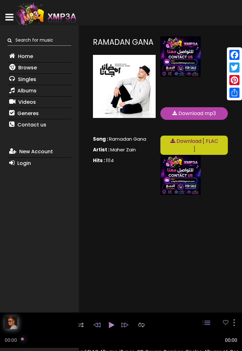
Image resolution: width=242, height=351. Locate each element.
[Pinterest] (234, 80)
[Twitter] (234, 67)
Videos (26, 102)
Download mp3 (196, 113)
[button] (81, 325)
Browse (27, 67)
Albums (26, 90)
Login (23, 163)
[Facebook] (234, 55)
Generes (27, 113)
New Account (35, 151)
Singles (26, 79)
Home (25, 56)
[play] (225, 322)
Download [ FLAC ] (196, 145)
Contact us (31, 124)
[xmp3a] (45, 14)
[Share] (234, 92)
